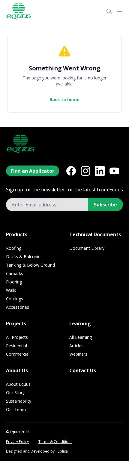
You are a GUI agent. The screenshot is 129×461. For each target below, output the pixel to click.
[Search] (109, 11)
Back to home (65, 99)
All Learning (80, 337)
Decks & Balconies (24, 256)
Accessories (17, 307)
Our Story (15, 392)
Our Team (16, 409)
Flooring (14, 282)
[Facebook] (71, 171)
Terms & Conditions (55, 441)
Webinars (78, 354)
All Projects (17, 337)
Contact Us (82, 370)
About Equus (18, 384)
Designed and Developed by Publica (37, 451)
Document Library (86, 248)
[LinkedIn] (100, 171)
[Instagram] (85, 171)
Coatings (14, 299)
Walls (11, 290)
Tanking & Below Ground (30, 265)
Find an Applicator (32, 171)
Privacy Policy (17, 441)
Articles (76, 345)
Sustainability (18, 401)
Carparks (14, 273)
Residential (16, 345)
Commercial (17, 354)
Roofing (13, 248)
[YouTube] (114, 171)
